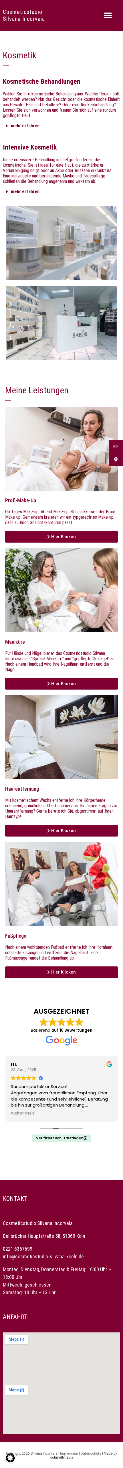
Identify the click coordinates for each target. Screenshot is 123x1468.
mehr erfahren (25, 125)
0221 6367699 (17, 1249)
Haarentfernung (22, 789)
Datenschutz (91, 1453)
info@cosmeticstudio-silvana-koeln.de (43, 1257)
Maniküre (15, 642)
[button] (107, 15)
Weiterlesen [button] (22, 1113)
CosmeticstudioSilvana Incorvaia (24, 15)
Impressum (69, 1453)
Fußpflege (15, 936)
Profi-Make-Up (20, 500)
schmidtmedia (61, 1457)
